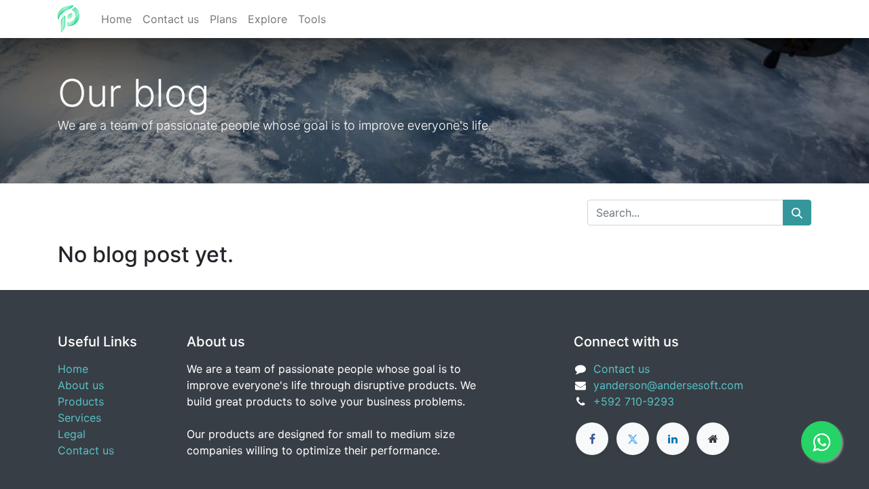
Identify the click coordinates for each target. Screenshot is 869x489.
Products (81, 401)
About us (81, 385)
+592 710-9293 (633, 401)
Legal (72, 434)
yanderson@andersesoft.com (668, 385)
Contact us (86, 450)
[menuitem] (116, 19)
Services (79, 417)
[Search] (797, 212)
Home (73, 369)
